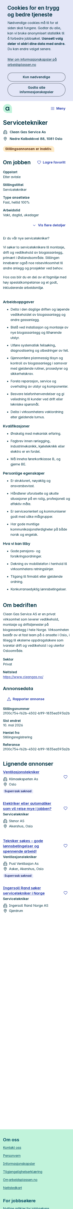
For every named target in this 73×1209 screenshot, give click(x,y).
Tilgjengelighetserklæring (22, 1172)
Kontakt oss (12, 1148)
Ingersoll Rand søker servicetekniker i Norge (24, 890)
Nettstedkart (12, 1188)
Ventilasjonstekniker (21, 772)
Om (20, 1180)
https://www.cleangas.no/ (23, 677)
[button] (26, 699)
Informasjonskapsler (19, 1164)
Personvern (12, 1156)
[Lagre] (65, 776)
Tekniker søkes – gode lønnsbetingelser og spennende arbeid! (23, 846)
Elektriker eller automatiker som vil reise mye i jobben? (27, 806)
